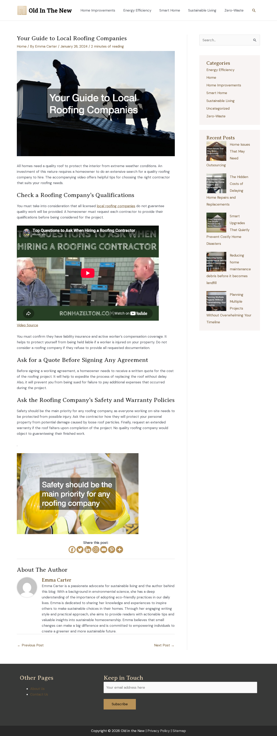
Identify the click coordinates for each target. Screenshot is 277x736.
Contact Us (39, 694)
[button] (254, 10)
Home (22, 46)
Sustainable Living (220, 101)
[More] (119, 549)
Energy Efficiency (220, 70)
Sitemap (179, 731)
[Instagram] (95, 549)
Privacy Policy (158, 731)
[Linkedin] (87, 549)
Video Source (27, 325)
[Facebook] (72, 549)
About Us (37, 688)
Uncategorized (218, 108)
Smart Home (216, 93)
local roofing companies (116, 206)
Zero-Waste (215, 116)
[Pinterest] (111, 549)
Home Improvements (223, 85)
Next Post (164, 645)
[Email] (103, 549)
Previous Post (30, 645)
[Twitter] (80, 549)
